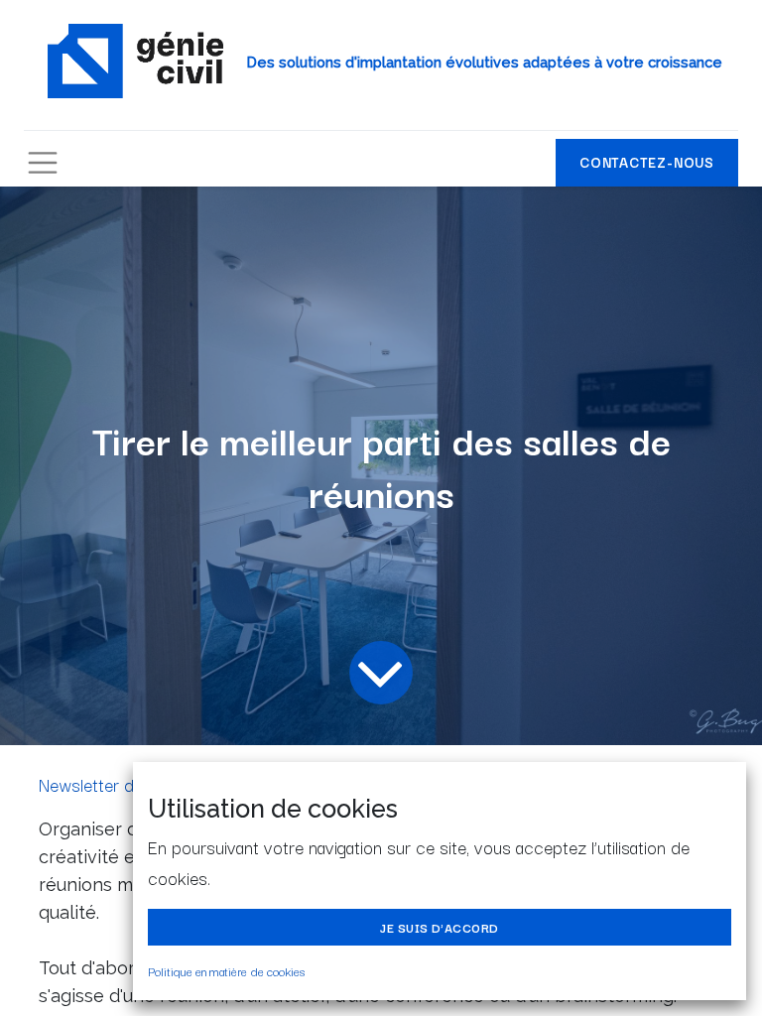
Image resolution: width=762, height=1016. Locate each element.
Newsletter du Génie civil (131, 784)
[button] (439, 927)
